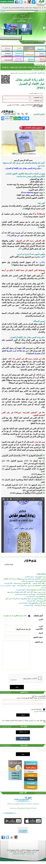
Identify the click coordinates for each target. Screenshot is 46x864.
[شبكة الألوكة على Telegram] (33, 2)
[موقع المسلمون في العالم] (18, 54)
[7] (18, 278)
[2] (25, 217)
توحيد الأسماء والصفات (37, 590)
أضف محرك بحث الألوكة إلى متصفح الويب (23, 853)
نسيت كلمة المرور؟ (40, 711)
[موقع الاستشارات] (29, 54)
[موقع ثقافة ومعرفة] (18, 49)
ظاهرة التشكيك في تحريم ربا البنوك (33, 585)
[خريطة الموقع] (42, 8)
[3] (39, 227)
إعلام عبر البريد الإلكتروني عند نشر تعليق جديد (15, 615)
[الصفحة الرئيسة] (45, 8)
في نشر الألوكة (23, 738)
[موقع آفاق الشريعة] (29, 49)
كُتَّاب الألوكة (22, 793)
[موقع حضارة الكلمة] (40, 54)
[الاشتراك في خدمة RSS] (40, 8)
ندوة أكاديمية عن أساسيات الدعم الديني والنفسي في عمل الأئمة (23, 803)
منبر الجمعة (5, 67)
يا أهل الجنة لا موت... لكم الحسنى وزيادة (31, 583)
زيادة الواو (42, 577)
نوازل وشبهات (13, 67)
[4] (8, 235)
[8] (20, 308)
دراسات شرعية (22, 67)
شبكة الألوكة (41, 73)
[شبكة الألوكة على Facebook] (16, 2)
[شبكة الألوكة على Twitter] (21, 2)
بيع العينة (43, 596)
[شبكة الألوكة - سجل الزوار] (29, 8)
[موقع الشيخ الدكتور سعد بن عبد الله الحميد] (23, 19)
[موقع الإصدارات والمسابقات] (18, 60)
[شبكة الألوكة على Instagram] (29, 2)
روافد (43, 69)
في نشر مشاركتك (23, 731)
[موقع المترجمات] (7, 60)
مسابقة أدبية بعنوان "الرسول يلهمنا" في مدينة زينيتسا (23, 808)
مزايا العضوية (32, 720)
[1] (24, 209)
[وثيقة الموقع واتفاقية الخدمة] (16, 8)
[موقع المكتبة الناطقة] (29, 60)
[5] (20, 249)
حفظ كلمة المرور (36, 709)
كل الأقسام (40, 67)
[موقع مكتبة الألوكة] (40, 60)
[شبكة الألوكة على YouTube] (25, 2)
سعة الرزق (42, 605)
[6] (13, 265)
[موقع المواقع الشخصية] (7, 54)
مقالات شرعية (32, 67)
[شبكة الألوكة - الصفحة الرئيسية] (36, 8)
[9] (27, 353)
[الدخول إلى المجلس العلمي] (31, 42)
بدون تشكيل (9, 113)
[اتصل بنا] (5, 8)
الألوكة (9, 850)
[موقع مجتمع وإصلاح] (7, 49)
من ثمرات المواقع (36, 69)
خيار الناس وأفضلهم (39, 603)
